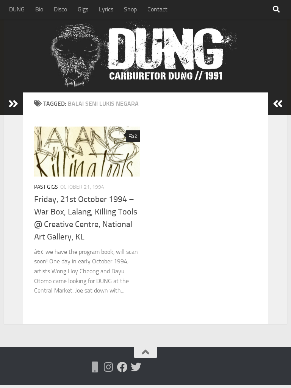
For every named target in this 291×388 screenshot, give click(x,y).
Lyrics (106, 9)
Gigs (83, 9)
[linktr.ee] (95, 367)
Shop (130, 9)
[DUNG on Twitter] (136, 367)
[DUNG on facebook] (122, 367)
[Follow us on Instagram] (108, 367)
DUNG (17, 9)
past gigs (46, 187)
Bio (39, 9)
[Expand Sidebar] (13, 103)
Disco (60, 9)
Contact (157, 9)
